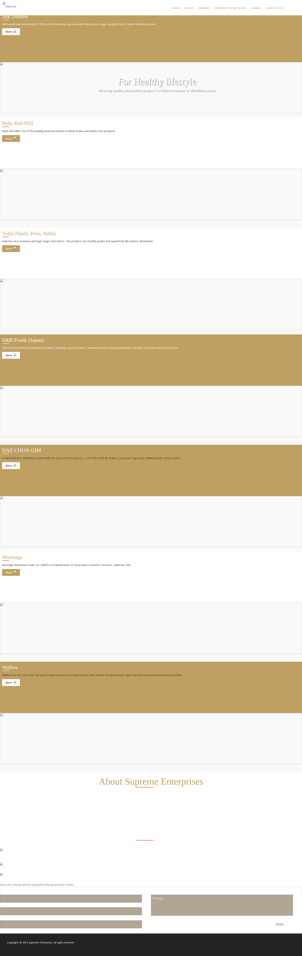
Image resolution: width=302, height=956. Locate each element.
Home (175, 8)
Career (256, 8)
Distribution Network (230, 8)
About (189, 8)
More (9, 31)
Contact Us (274, 8)
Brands (204, 8)
